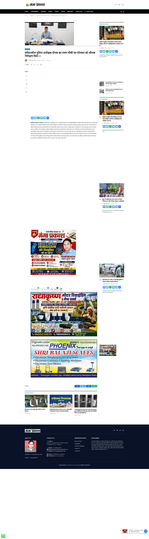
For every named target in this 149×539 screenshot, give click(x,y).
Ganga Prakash (62, 465)
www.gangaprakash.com (59, 451)
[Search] (121, 11)
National (43, 11)
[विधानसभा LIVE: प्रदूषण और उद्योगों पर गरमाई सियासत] (36, 401)
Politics (50, 11)
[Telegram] (26, 83)
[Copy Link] (41, 64)
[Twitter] (26, 79)
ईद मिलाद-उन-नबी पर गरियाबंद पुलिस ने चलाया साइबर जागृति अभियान (114, 90)
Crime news (79, 11)
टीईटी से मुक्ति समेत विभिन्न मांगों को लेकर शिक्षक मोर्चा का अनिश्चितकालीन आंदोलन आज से (111, 43)
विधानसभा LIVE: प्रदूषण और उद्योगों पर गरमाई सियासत (35, 410)
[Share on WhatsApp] (38, 64)
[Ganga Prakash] (40, 4)
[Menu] (123, 11)
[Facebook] (26, 75)
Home (26, 11)
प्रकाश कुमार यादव (32, 60)
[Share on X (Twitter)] (34, 64)
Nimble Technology (85, 465)
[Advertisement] (64, 82)
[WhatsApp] (26, 87)
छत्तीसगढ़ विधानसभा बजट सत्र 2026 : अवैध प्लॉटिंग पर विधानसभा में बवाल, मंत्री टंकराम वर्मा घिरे (61, 410)
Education (70, 11)
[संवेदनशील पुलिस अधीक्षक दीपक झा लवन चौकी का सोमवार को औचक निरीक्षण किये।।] (49, 45)
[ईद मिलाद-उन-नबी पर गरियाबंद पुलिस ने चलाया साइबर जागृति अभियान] (101, 91)
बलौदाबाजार (27, 49)
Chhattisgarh (34, 11)
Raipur (57, 11)
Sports (63, 11)
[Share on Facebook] (31, 64)
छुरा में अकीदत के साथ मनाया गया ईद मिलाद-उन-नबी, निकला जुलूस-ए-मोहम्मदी (114, 83)
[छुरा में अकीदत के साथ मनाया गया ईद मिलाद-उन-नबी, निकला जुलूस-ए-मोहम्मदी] (101, 83)
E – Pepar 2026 (89, 11)
